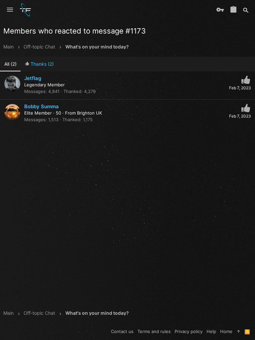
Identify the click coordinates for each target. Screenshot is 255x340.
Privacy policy (189, 331)
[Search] (246, 10)
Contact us (122, 331)
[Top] (238, 331)
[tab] (39, 64)
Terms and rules (154, 331)
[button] (10, 10)
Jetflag (32, 78)
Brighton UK (89, 113)
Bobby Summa (41, 106)
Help (211, 331)
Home (226, 331)
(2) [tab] (10, 64)
